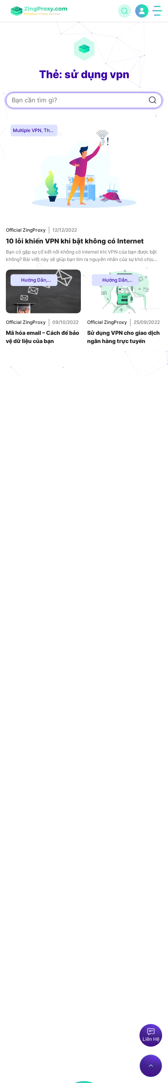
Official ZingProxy (26, 230)
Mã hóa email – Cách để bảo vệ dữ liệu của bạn (42, 337)
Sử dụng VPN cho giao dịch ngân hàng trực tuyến (123, 337)
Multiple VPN (27, 130)
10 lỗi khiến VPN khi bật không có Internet (75, 241)
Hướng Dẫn (33, 280)
